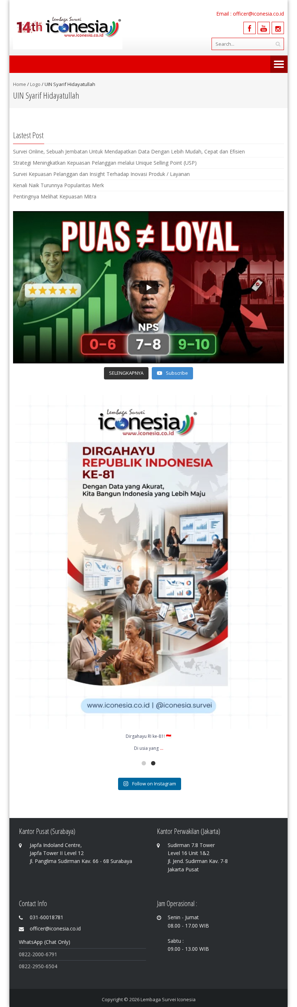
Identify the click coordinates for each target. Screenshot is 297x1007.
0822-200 (30, 954)
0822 (24, 966)
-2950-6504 (43, 966)
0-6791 (49, 954)
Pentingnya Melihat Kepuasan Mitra (54, 196)
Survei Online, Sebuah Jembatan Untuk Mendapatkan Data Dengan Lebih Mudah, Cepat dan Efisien (129, 151)
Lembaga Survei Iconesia (168, 999)
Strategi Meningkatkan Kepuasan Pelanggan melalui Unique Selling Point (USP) (105, 162)
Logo (35, 84)
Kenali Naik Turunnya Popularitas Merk (58, 185)
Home (19, 84)
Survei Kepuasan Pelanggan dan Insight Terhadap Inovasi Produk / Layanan (101, 173)
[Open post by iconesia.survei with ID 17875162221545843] (148, 562)
